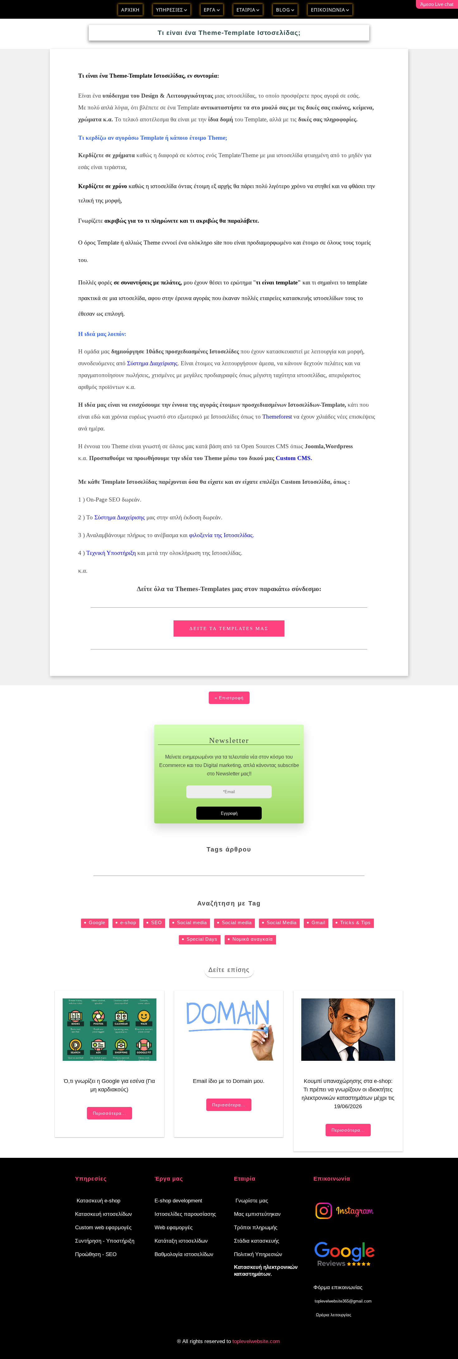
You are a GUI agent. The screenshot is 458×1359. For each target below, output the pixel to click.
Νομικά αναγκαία (252, 939)
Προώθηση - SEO (96, 1254)
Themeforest (277, 416)
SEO (156, 922)
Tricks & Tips (355, 922)
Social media (192, 922)
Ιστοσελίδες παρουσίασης (185, 1214)
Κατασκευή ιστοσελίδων (103, 1214)
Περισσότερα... (109, 1113)
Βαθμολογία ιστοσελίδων (184, 1254)
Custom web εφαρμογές (103, 1227)
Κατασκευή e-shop (98, 1201)
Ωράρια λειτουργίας (333, 1315)
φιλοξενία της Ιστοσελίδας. (221, 535)
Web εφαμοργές (174, 1227)
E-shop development (178, 1201)
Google (97, 922)
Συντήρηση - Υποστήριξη (104, 1241)
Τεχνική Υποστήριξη (111, 553)
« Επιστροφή (229, 697)
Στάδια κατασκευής (256, 1241)
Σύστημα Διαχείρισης (152, 363)
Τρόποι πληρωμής (255, 1227)
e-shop (128, 922)
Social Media (282, 922)
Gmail (318, 922)
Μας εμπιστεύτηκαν (257, 1214)
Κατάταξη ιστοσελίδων (181, 1241)
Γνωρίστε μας (252, 1201)
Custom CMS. (294, 458)
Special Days (202, 939)
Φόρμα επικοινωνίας (337, 1287)
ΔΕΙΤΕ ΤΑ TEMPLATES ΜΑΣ (229, 628)
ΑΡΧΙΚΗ (130, 10)
